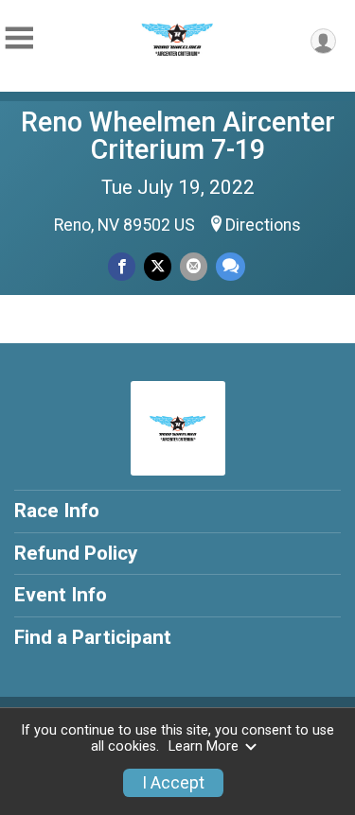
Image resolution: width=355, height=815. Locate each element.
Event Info (60, 594)
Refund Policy (75, 553)
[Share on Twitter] (157, 266)
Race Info (56, 510)
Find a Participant (92, 637)
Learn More (204, 746)
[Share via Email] (193, 266)
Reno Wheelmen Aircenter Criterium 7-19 (178, 135)
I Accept (173, 782)
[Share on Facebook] (121, 266)
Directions (263, 225)
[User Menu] (323, 41)
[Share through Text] (230, 266)
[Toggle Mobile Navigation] (19, 38)
